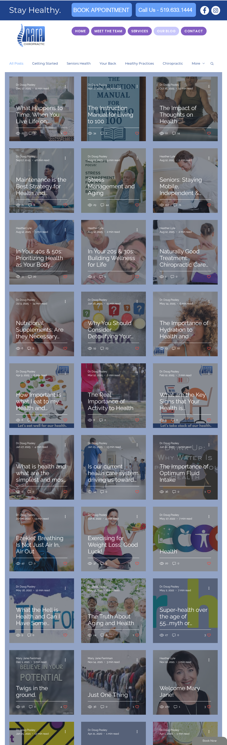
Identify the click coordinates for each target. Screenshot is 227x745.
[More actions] (66, 86)
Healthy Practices (139, 63)
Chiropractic (173, 63)
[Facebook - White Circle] (204, 10)
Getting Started (45, 63)
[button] (212, 64)
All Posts (16, 63)
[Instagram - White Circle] (215, 10)
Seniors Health (79, 63)
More (196, 63)
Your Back (108, 63)
